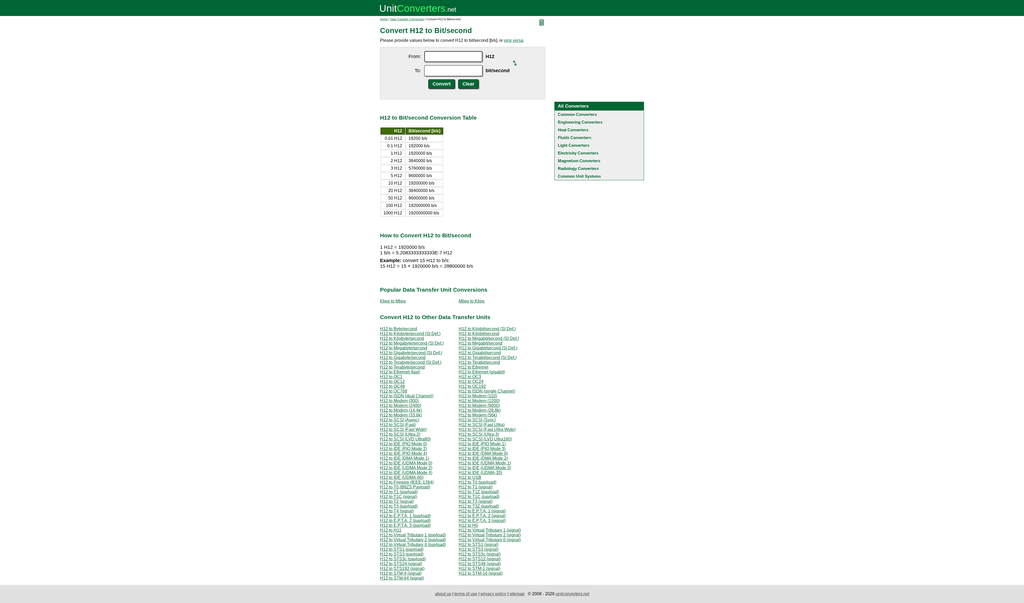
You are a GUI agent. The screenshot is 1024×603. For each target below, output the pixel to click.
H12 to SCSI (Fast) (398, 424)
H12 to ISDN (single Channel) (487, 391)
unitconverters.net (572, 594)
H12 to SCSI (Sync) (477, 420)
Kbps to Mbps (393, 301)
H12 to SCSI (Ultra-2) (400, 434)
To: (418, 70)
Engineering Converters (580, 122)
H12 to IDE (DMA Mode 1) (404, 458)
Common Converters (577, 114)
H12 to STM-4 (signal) (401, 573)
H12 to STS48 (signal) (480, 563)
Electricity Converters (578, 153)
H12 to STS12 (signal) (480, 559)
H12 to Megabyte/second (403, 348)
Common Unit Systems (579, 176)
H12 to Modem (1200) (479, 400)
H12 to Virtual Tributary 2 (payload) (413, 539)
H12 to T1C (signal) (398, 496)
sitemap (517, 594)
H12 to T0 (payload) (477, 482)
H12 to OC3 (470, 376)
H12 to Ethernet (473, 367)
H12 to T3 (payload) (399, 506)
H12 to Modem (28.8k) (480, 410)
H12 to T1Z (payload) (479, 492)
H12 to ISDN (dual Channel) (406, 396)
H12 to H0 (468, 525)
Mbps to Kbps (472, 301)
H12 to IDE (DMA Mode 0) (483, 453)
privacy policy (493, 594)
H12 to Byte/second (398, 329)
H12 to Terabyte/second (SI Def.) (410, 362)
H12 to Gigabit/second (480, 353)
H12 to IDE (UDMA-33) (480, 472)
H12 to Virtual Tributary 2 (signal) (490, 535)
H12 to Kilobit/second (479, 333)
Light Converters (573, 145)
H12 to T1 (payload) (399, 492)
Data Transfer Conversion (407, 19)
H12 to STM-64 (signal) (402, 578)
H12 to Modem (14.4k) (401, 410)
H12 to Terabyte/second (402, 367)
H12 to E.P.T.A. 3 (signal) (482, 520)
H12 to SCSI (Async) (399, 420)
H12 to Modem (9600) (479, 405)
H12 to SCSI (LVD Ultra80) (405, 439)
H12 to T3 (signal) (476, 501)
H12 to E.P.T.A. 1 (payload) (405, 516)
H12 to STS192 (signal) (402, 568)
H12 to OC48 (392, 386)
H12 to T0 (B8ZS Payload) (405, 487)
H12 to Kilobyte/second (402, 338)
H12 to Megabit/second (480, 343)
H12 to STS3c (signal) (480, 554)
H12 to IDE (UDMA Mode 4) (406, 472)
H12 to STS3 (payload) (401, 554)
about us (443, 594)
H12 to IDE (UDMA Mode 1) (485, 463)
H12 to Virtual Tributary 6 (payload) (413, 544)
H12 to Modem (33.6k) (401, 415)
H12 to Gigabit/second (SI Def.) (488, 348)
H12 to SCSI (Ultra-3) (479, 434)
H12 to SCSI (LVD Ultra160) (485, 439)
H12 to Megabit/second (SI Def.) (489, 338)
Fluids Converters (574, 137)
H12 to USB (470, 477)
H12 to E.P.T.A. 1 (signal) (482, 511)
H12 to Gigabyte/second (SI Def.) (411, 353)
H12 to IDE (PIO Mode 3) (482, 448)
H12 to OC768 (393, 391)
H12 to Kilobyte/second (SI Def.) (410, 333)
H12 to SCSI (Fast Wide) (403, 429)
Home (384, 19)
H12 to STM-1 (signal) (479, 568)
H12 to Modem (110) (478, 396)
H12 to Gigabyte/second (403, 357)
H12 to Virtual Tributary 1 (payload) (413, 535)
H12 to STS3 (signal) (478, 549)
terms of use (465, 594)
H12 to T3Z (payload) (479, 506)
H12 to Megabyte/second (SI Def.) (412, 343)
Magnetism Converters (579, 160)
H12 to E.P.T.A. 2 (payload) (405, 520)
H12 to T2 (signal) (397, 501)
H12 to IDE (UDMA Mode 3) (485, 468)
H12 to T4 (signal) (397, 511)
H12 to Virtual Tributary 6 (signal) (490, 539)
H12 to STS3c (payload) (403, 559)
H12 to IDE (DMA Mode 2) (483, 458)
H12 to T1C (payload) (479, 496)
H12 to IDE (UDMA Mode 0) (406, 463)
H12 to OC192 (472, 386)
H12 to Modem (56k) (478, 415)
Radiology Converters (578, 168)
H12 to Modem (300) (399, 400)
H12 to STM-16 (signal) (481, 573)
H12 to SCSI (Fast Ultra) (482, 424)
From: (415, 56)
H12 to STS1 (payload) (401, 549)
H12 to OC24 (471, 381)
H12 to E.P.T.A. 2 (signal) (482, 516)
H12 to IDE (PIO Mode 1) (482, 444)
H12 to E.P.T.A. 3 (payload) (405, 525)
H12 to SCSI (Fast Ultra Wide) (487, 429)
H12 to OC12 (392, 381)
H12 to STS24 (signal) (401, 563)
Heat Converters (573, 130)
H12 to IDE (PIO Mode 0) (403, 444)
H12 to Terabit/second (479, 362)
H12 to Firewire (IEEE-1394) (407, 482)
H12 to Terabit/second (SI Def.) (488, 357)
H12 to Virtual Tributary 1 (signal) (490, 530)
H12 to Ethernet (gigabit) (482, 372)
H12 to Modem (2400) (400, 405)
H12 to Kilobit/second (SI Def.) (487, 329)
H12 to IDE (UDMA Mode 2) (406, 468)
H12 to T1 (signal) (476, 487)
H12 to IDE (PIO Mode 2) (403, 448)
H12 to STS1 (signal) (478, 544)
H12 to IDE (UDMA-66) (401, 477)
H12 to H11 (390, 530)
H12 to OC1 (391, 376)
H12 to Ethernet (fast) (400, 372)
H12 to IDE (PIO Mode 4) (403, 453)
